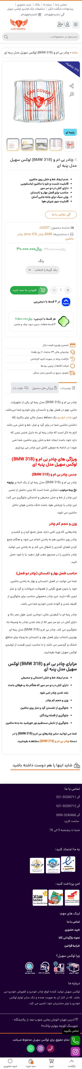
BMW (48, 234)
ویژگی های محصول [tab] (42, 389)
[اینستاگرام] (75, 1051)
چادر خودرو (65, 417)
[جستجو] (6, 37)
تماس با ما (61, 5)
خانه (75, 52)
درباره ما (47, 5)
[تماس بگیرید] (75, 1040)
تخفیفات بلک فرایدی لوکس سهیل (26, 9)
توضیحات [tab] (66, 389)
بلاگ (37, 5)
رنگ (41, 261)
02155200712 (29, 15)
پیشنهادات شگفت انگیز (60, 9)
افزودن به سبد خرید (25, 290)
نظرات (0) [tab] (18, 389)
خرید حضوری (24, 5)
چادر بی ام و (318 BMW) (54, 741)
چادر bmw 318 (34, 234)
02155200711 (52, 15)
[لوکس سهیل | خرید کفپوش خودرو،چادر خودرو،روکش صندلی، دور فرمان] (19, 24)
